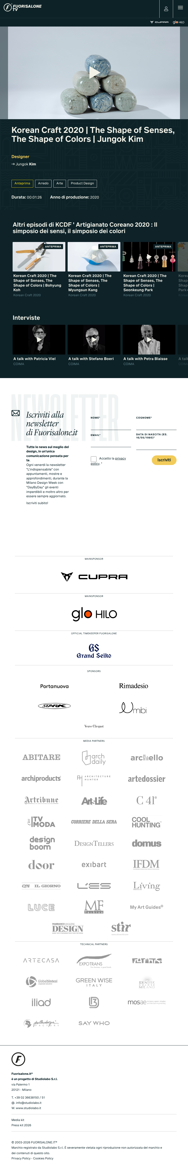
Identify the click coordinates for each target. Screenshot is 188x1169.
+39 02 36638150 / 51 (29, 1097)
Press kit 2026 (21, 1125)
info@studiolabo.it (28, 1103)
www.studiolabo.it (28, 1108)
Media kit (17, 1120)
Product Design (82, 183)
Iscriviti (164, 460)
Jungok (25, 164)
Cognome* (144, 418)
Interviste (26, 318)
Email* (96, 435)
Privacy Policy (20, 1158)
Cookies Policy (43, 1158)
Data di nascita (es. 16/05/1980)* (151, 436)
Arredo (43, 183)
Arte (59, 183)
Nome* (95, 418)
